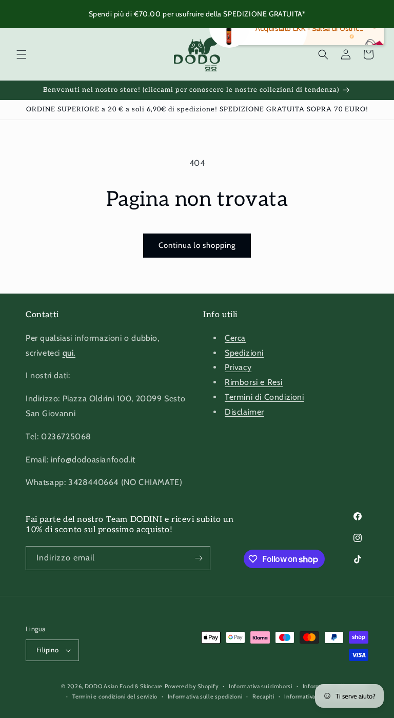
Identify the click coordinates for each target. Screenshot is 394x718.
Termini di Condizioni (264, 397)
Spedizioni (244, 353)
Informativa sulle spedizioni (205, 696)
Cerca (235, 338)
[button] (21, 54)
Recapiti (263, 696)
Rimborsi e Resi (254, 382)
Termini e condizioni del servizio (114, 696)
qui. (69, 353)
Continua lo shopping (197, 245)
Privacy (238, 367)
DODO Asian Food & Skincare (124, 686)
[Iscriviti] (198, 558)
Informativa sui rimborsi (260, 686)
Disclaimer (244, 412)
